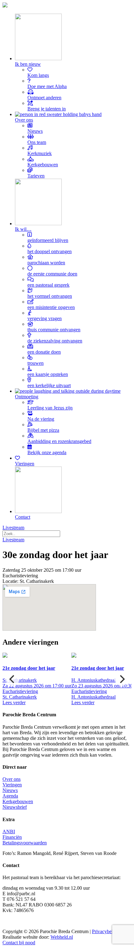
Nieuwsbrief (14, 807)
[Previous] (12, 679)
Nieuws (10, 790)
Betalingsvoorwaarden (24, 842)
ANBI (8, 831)
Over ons (11, 779)
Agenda (10, 795)
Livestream (13, 527)
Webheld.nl (61, 937)
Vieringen (12, 784)
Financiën (12, 837)
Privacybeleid (105, 931)
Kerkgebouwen (17, 801)
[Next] (121, 679)
